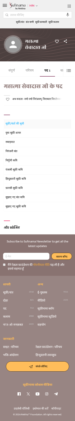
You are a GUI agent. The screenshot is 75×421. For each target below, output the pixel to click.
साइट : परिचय (10, 346)
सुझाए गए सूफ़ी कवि (16, 206)
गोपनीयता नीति (41, 264)
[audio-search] (68, 15)
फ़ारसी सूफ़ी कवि (14, 188)
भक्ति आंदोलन (10, 354)
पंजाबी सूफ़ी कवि (14, 170)
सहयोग (42, 324)
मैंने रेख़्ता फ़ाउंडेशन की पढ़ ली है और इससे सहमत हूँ (36, 266)
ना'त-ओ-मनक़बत (13, 324)
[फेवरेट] (56, 41)
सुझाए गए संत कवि (15, 197)
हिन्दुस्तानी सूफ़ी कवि (16, 179)
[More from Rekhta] (69, 6)
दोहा (5, 300)
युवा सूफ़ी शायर (13, 133)
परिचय (30, 71)
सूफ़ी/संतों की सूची (15, 124)
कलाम (6, 316)
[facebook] (19, 394)
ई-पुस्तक (42, 292)
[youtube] (37, 394)
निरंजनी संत (11, 151)
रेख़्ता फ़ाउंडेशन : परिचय (49, 346)
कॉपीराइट (56, 408)
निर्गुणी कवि (11, 160)
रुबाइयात (10, 142)
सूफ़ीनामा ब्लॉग (46, 308)
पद (47, 71)
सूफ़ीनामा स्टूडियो (47, 316)
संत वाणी (30, 22)
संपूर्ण (11, 71)
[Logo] (17, 6)
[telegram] (56, 394)
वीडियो (41, 300)
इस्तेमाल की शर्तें (40, 408)
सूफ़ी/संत (20, 22)
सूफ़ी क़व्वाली (41, 22)
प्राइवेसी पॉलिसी (22, 408)
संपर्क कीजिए (41, 366)
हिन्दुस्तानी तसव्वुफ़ (46, 354)
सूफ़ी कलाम (53, 22)
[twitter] (28, 394)
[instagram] (47, 394)
